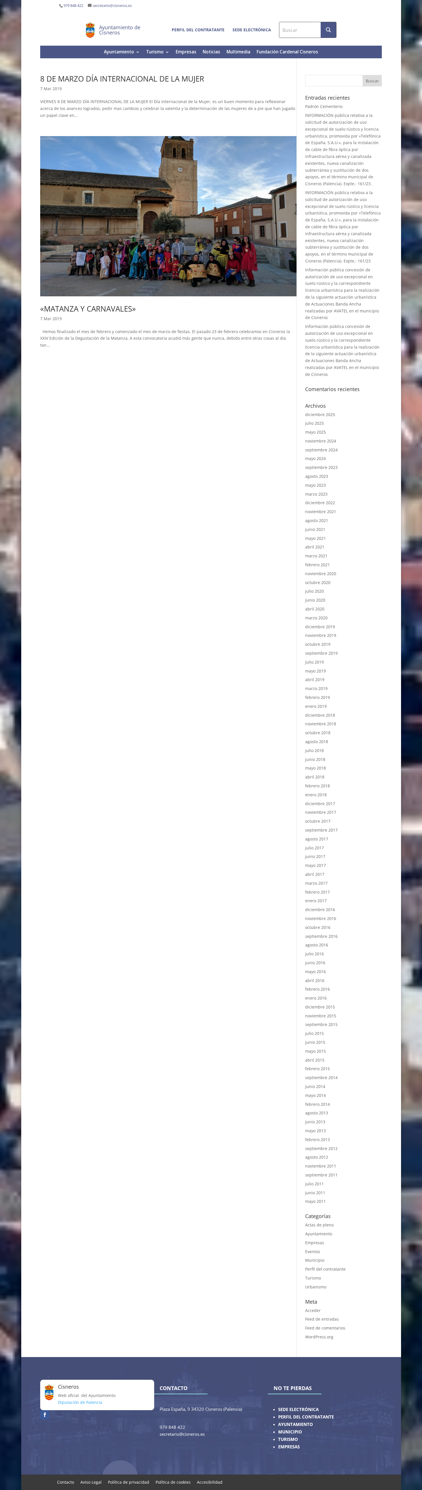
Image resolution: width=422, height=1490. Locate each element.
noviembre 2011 (320, 1166)
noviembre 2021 (320, 511)
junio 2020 (315, 600)
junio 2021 (315, 529)
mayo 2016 (315, 971)
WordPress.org (319, 1337)
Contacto (65, 1481)
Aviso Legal (91, 1481)
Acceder (313, 1310)
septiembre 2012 (321, 1148)
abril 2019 (314, 679)
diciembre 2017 (320, 803)
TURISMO (288, 1439)
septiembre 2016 (321, 936)
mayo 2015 (315, 1051)
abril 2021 (314, 547)
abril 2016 (314, 980)
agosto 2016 (316, 945)
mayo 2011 (315, 1201)
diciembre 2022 (320, 502)
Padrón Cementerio (323, 106)
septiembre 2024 (321, 450)
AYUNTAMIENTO (295, 1424)
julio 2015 (314, 1033)
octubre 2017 (317, 821)
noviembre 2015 (320, 1016)
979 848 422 (73, 5)
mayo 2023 (315, 485)
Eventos (312, 1251)
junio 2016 (315, 962)
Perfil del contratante (198, 29)
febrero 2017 (317, 892)
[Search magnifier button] (328, 30)
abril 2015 (314, 1060)
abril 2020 (314, 609)
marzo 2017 (316, 883)
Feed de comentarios (325, 1328)
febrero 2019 (317, 697)
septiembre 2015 (321, 1024)
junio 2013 (315, 1121)
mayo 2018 (315, 768)
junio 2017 (315, 856)
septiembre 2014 (321, 1077)
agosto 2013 (316, 1113)
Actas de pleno (319, 1225)
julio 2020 (314, 591)
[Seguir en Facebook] (44, 1414)
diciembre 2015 (320, 1007)
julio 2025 (314, 423)
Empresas (186, 52)
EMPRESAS (289, 1447)
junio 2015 (315, 1042)
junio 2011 (315, 1192)
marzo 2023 (316, 494)
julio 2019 (314, 662)
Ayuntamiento (119, 52)
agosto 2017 (316, 839)
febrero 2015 (317, 1068)
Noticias (211, 52)
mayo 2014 (315, 1095)
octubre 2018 (317, 732)
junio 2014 (315, 1086)
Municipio (314, 1260)
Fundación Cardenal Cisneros (287, 52)
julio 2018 (314, 750)
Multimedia (238, 52)
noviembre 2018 (320, 723)
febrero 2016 (317, 989)
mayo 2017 (315, 865)
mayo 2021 (315, 538)
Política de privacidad (128, 1481)
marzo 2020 (316, 618)
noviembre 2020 (320, 573)
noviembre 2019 (320, 635)
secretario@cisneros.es (112, 5)
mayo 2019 (315, 671)
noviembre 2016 (320, 918)
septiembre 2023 (321, 467)
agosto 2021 (316, 520)
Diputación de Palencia (80, 1402)
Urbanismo (315, 1287)
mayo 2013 (315, 1130)
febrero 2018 (317, 786)
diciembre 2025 (320, 414)
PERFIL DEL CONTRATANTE (306, 1417)
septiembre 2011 (321, 1175)
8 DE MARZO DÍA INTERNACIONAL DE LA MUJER (122, 79)
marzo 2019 (316, 688)
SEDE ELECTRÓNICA (298, 1409)
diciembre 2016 (320, 909)
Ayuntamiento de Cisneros (119, 30)
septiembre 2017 (321, 830)
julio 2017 (314, 848)
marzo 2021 (316, 555)
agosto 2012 (316, 1157)
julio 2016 (314, 953)
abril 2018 (314, 777)
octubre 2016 (317, 927)
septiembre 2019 (321, 653)
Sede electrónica (252, 29)
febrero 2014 (317, 1104)
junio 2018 (315, 759)
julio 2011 (314, 1183)
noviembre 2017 (320, 812)
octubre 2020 (317, 582)
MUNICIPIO (290, 1432)
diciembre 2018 (320, 715)
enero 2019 (316, 706)
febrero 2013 (317, 1139)
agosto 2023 (316, 476)
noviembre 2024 (320, 441)
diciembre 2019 (320, 626)
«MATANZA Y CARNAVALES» (88, 309)
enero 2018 (316, 794)
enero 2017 (316, 900)
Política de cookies (173, 1481)
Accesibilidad (209, 1481)
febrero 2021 (317, 564)
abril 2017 (314, 874)
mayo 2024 (315, 458)
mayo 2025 (315, 432)
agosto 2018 (316, 741)
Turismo (155, 52)
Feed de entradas (322, 1319)
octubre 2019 (317, 644)
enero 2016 (316, 998)
